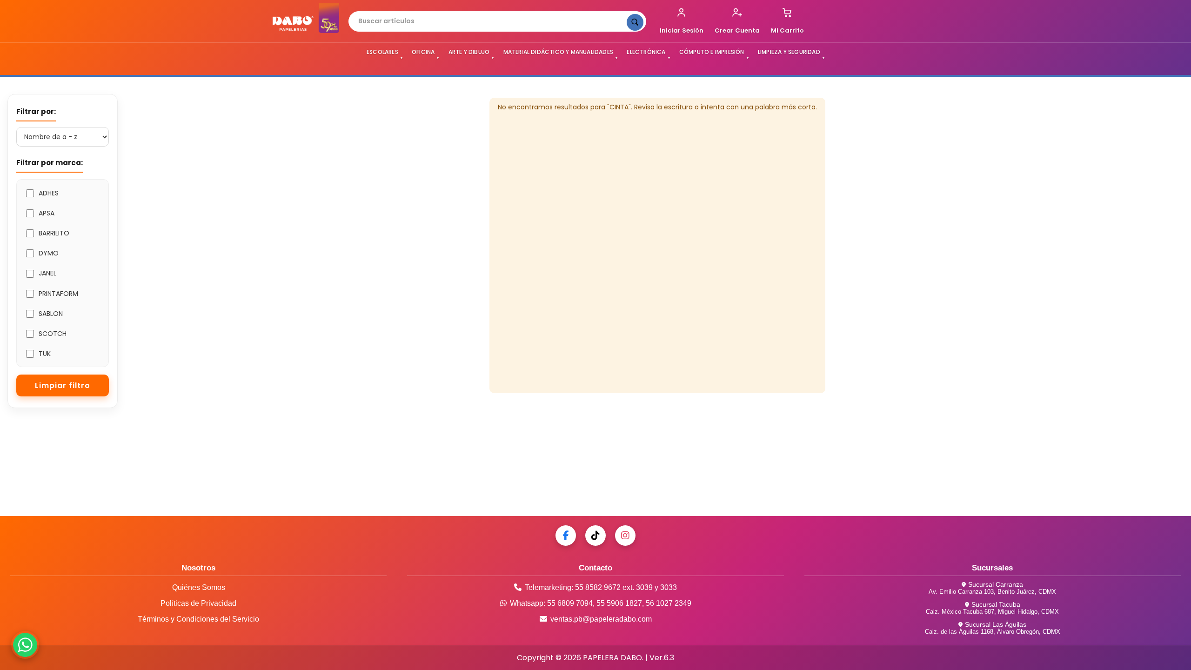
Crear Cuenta (737, 30)
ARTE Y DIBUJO (469, 52)
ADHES (49, 193)
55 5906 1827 (619, 603)
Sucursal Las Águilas (995, 624)
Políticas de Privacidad (198, 603)
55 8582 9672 (598, 587)
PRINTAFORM (58, 293)
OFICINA (423, 52)
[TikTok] (595, 535)
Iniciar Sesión (681, 30)
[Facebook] (565, 535)
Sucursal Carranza (995, 584)
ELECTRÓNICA (646, 52)
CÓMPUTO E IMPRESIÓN (711, 52)
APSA (46, 213)
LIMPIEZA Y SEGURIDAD (789, 52)
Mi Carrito (787, 30)
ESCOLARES (382, 52)
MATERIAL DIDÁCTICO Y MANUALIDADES (558, 52)
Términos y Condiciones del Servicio (198, 619)
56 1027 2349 (668, 603)
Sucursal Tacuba (995, 604)
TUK (45, 353)
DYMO (49, 253)
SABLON (51, 313)
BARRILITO (54, 233)
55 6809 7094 (570, 603)
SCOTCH (53, 333)
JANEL (47, 273)
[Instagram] (625, 535)
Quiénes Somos (198, 587)
